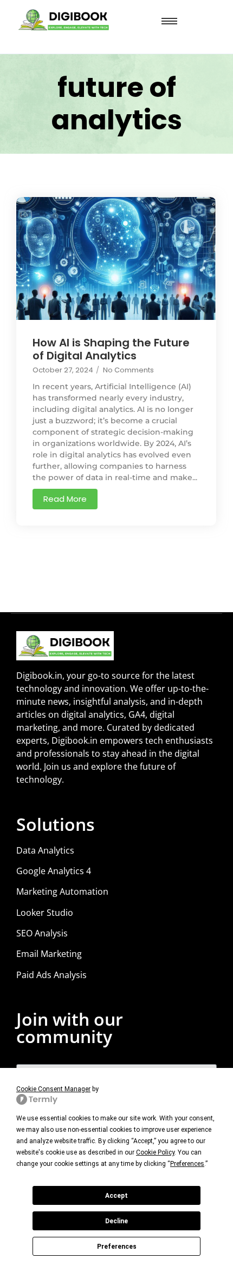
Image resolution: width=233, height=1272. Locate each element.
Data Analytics (45, 850)
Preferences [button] (187, 1164)
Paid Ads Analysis (51, 975)
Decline (116, 1221)
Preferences (117, 1246)
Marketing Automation (62, 891)
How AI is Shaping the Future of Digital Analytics (111, 349)
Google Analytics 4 (53, 871)
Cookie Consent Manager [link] (53, 1089)
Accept (116, 1195)
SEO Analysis (42, 933)
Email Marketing (49, 954)
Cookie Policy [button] (155, 1152)
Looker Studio (44, 913)
